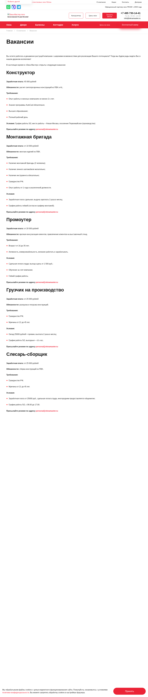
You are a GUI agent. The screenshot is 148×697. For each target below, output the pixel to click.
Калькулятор (76, 16)
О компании (101, 2)
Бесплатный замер (130, 25)
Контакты (125, 2)
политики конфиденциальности (15, 693)
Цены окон (93, 16)
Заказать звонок (109, 15)
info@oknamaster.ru (132, 18)
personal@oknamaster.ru (47, 129)
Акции (114, 2)
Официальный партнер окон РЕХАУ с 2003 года (123, 7)
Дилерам (138, 2)
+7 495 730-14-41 (130, 13)
